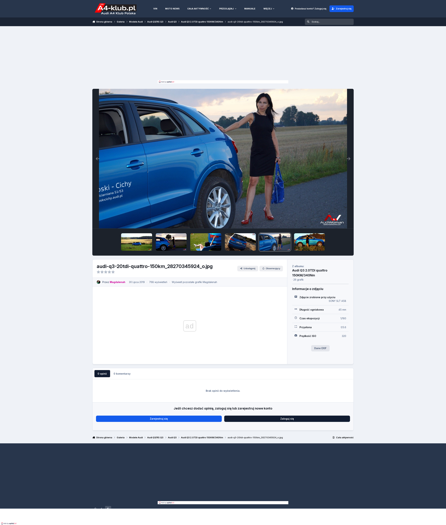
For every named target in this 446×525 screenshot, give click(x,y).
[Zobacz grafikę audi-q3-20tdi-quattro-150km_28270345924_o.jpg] (274, 242)
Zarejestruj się (159, 418)
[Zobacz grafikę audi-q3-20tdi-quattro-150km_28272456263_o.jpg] (205, 242)
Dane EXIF (320, 348)
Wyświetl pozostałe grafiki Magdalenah (194, 282)
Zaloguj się (287, 418)
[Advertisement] (223, 54)
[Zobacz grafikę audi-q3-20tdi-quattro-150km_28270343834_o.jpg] (309, 242)
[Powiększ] (223, 158)
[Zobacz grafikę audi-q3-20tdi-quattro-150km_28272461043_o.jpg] (171, 242)
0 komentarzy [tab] (122, 373)
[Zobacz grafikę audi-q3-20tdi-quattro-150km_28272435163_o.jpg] (240, 242)
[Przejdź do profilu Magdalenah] (98, 282)
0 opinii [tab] (102, 373)
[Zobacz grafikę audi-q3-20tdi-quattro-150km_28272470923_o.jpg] (136, 242)
